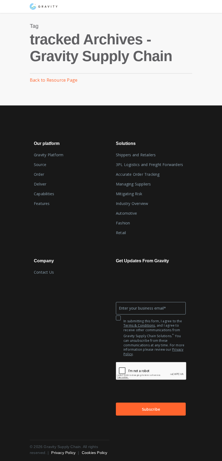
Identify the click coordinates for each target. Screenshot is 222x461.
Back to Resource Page (53, 80)
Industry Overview (132, 203)
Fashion (123, 222)
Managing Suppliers (133, 184)
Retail (121, 232)
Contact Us (44, 272)
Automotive (126, 213)
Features (42, 203)
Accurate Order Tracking (138, 174)
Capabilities (44, 193)
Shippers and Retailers (136, 154)
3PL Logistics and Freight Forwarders (149, 164)
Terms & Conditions (139, 325)
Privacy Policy (64, 452)
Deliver (40, 184)
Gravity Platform (48, 154)
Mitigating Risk (129, 193)
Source (40, 164)
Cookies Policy (94, 452)
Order (39, 174)
